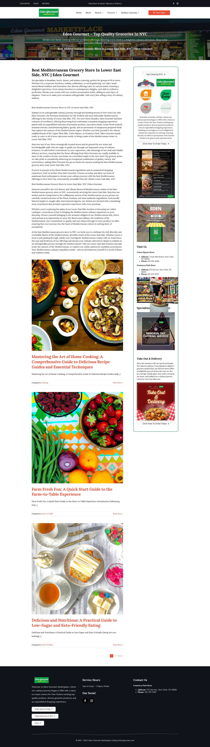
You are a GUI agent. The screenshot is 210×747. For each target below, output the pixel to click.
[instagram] (177, 3)
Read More (117, 383)
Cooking (44, 383)
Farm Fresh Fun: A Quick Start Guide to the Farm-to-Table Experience (72, 492)
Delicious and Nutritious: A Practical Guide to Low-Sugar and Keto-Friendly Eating (74, 623)
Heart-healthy (47, 645)
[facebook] (173, 3)
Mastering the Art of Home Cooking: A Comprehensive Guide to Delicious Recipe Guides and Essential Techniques (71, 361)
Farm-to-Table (47, 514)
